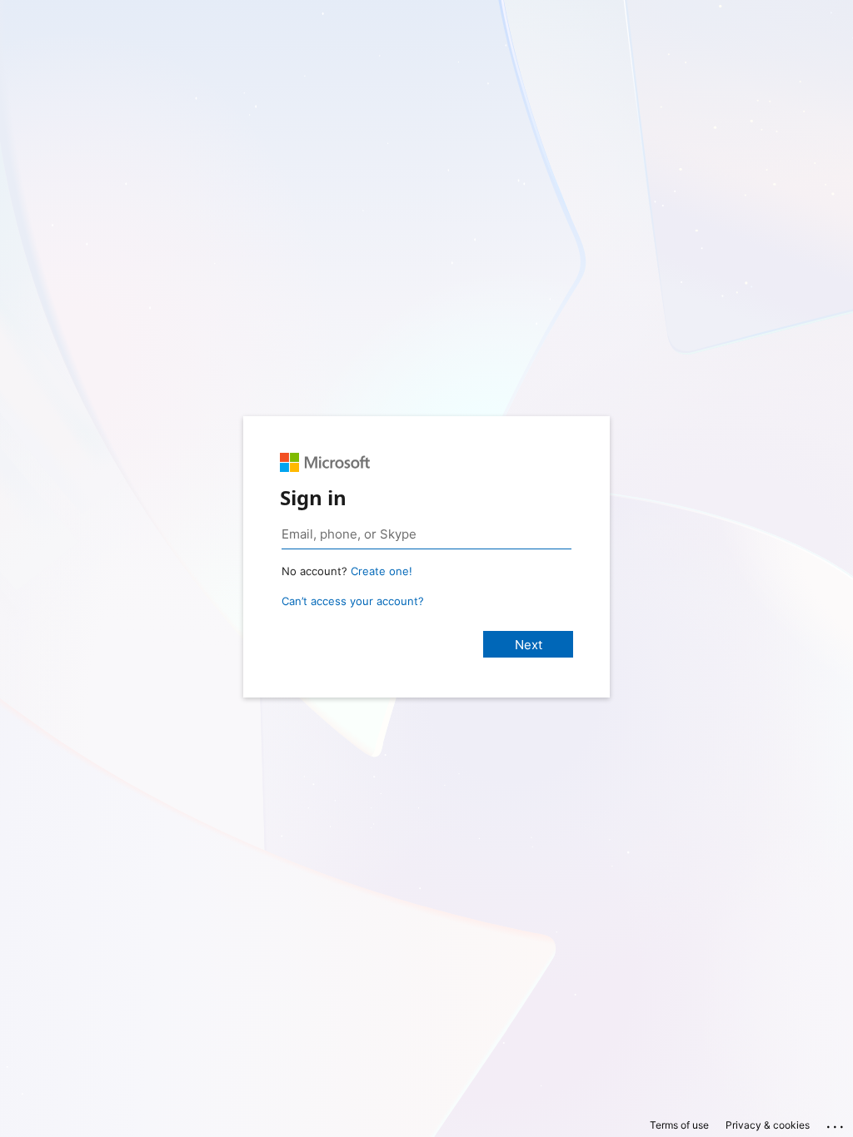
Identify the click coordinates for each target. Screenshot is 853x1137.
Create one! (381, 571)
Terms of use (679, 1125)
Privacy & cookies (768, 1125)
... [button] (836, 1123)
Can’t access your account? (353, 601)
